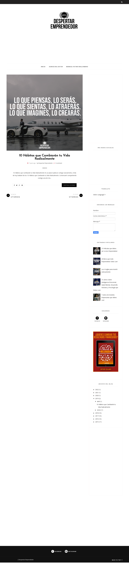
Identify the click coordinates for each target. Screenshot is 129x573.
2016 (97, 419)
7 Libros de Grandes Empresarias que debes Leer (109, 297)
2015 (97, 422)
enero (99, 410)
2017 (97, 416)
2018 (97, 413)
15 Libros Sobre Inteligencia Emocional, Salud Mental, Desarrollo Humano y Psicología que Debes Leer (105, 285)
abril (98, 401)
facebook (97, 321)
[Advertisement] (60, 50)
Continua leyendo (69, 185)
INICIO (43, 67)
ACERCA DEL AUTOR (56, 67)
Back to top (116, 560)
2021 (97, 393)
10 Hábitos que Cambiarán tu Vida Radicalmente (44, 157)
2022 (97, 389)
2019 (97, 398)
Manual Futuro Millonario (77, 67)
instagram (106, 321)
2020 (97, 395)
